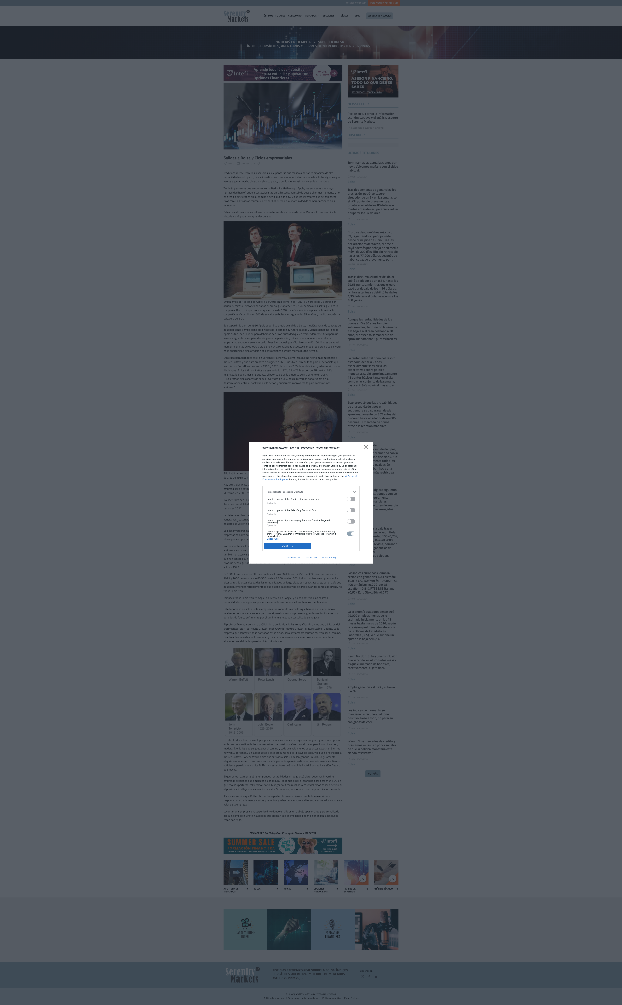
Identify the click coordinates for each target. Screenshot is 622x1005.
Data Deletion (293, 557)
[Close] (367, 448)
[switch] (351, 499)
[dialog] (311, 503)
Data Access (311, 557)
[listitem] (311, 492)
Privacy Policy (329, 557)
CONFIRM (288, 546)
